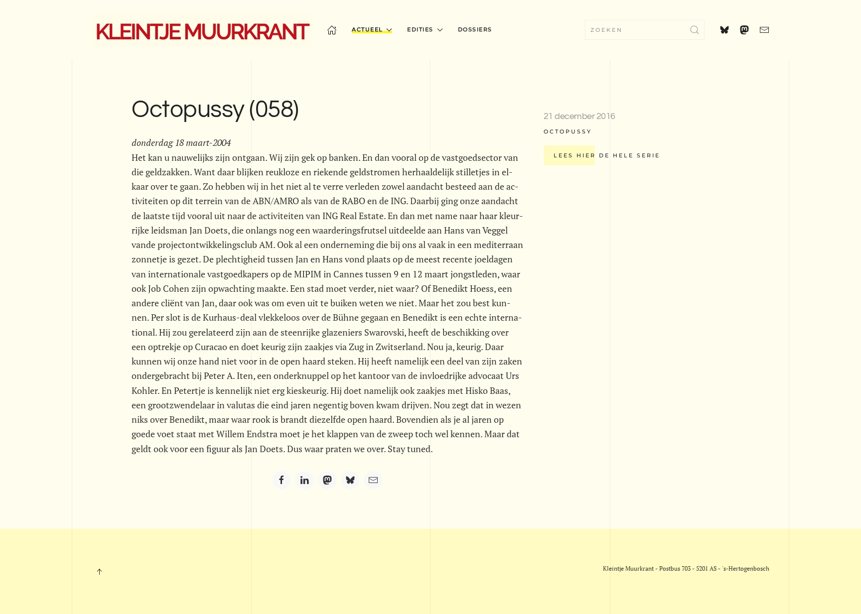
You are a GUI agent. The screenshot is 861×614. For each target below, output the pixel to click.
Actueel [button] (367, 29)
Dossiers (475, 29)
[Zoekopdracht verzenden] (695, 30)
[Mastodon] (327, 480)
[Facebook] (281, 480)
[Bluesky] (350, 480)
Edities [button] (420, 29)
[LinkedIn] (304, 480)
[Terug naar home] (202, 30)
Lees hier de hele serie (607, 155)
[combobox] (645, 30)
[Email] (373, 480)
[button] (99, 571)
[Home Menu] (332, 30)
